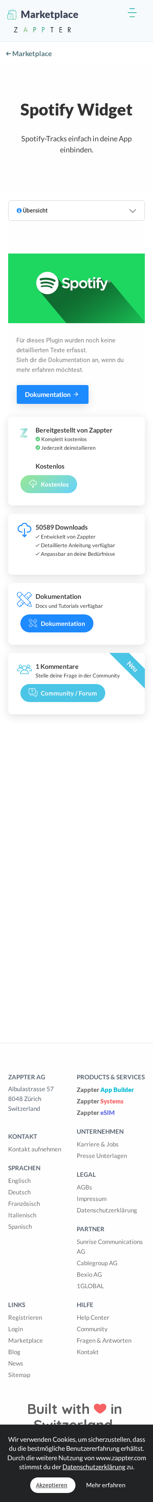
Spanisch (20, 1226)
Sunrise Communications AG (110, 1246)
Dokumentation (48, 394)
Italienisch (22, 1215)
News (15, 1363)
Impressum (91, 1198)
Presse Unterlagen (102, 1155)
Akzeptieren (51, 1485)
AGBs (84, 1187)
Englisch (19, 1180)
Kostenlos (55, 484)
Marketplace (31, 53)
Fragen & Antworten (104, 1340)
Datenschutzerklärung (107, 1210)
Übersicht (35, 210)
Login (15, 1328)
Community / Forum (69, 693)
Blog (14, 1351)
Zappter (105, 1089)
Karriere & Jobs (98, 1144)
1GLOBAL (90, 1285)
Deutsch (19, 1192)
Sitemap (19, 1374)
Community (92, 1328)
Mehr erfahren (105, 1484)
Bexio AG (89, 1274)
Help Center (93, 1317)
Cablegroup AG (97, 1262)
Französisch (24, 1203)
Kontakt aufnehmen (34, 1149)
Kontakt (88, 1351)
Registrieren (25, 1317)
